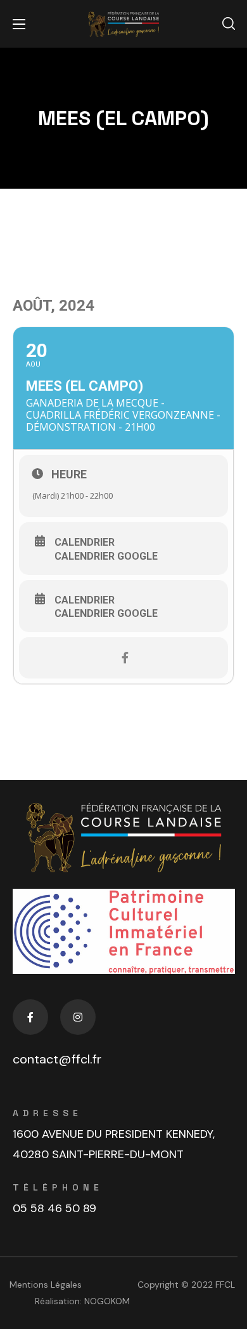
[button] (228, 24)
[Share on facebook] (125, 658)
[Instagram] (78, 1017)
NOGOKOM (107, 1301)
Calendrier (84, 542)
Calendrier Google (106, 556)
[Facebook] (30, 1017)
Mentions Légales (46, 1284)
